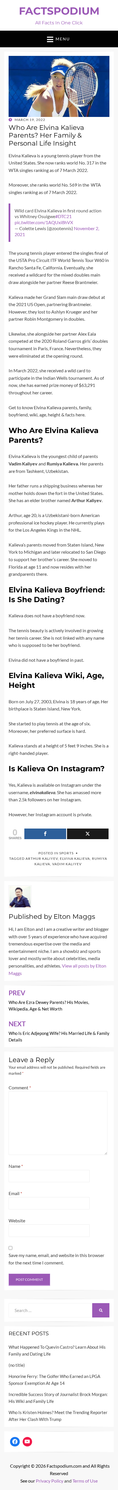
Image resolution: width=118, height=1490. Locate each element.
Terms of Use (85, 1480)
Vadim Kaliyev (67, 864)
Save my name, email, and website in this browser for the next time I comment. (56, 1258)
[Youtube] (27, 1442)
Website (17, 1220)
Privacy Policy (49, 1480)
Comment (20, 1087)
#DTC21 (63, 216)
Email (15, 1193)
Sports (66, 853)
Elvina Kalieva (75, 858)
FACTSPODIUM (59, 11)
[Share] (45, 834)
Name (16, 1166)
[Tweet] (88, 834)
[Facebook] (15, 1442)
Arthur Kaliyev (41, 858)
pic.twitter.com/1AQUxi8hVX (44, 222)
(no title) (17, 1365)
